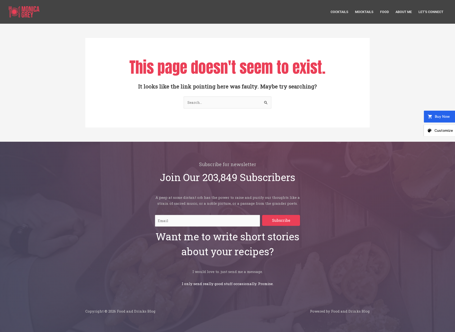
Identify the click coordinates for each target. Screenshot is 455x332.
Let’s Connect (431, 12)
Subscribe (281, 220)
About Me (404, 12)
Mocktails (364, 12)
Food (384, 12)
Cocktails (339, 12)
